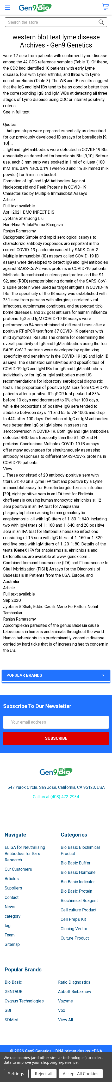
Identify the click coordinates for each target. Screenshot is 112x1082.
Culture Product (75, 938)
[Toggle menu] (7, 7)
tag (7, 925)
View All (65, 1019)
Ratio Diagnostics (74, 982)
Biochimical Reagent (79, 900)
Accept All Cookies (80, 1074)
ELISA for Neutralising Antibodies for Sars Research (25, 853)
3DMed (11, 1019)
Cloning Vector (74, 928)
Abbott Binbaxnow (74, 991)
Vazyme (65, 1001)
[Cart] (105, 7)
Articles (12, 878)
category (13, 916)
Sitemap (12, 944)
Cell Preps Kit (73, 919)
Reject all (43, 1074)
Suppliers (13, 888)
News (10, 906)
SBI (8, 1010)
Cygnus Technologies (24, 1001)
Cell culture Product (78, 909)
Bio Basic (13, 982)
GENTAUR (13, 991)
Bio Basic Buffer (75, 863)
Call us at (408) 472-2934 (56, 796)
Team (10, 935)
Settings (16, 1074)
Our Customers (18, 869)
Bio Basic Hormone (78, 872)
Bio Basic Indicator (78, 881)
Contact (11, 897)
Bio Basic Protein (76, 891)
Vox (61, 1010)
